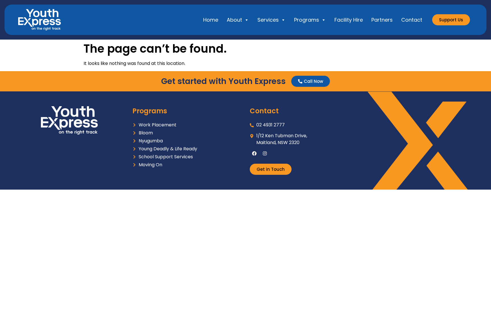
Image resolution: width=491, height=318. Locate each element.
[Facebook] (254, 153)
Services (268, 19)
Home (210, 19)
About (234, 19)
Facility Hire (348, 19)
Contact (411, 19)
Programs (306, 19)
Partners (382, 19)
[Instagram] (264, 153)
